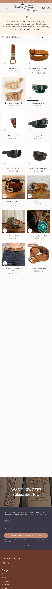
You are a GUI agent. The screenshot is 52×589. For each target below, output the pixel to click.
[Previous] (3, 1)
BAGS (3, 574)
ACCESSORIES (6, 585)
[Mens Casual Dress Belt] (38, 154)
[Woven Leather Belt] (38, 254)
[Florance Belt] (13, 121)
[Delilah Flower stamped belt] (38, 54)
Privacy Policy (36, 540)
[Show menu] (3, 8)
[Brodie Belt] (13, 54)
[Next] (49, 1)
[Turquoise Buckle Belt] (38, 221)
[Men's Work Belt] (13, 154)
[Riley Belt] (38, 187)
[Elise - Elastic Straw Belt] (13, 89)
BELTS (4, 577)
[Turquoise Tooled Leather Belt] (13, 254)
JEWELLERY (5, 581)
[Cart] (48, 8)
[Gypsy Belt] (38, 121)
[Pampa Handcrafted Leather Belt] (13, 187)
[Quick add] (5, 63)
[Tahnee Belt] (13, 221)
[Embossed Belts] (38, 89)
